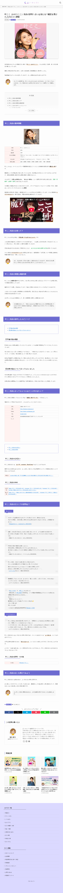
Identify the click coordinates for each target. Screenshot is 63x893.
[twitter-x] (24, 741)
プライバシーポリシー (10, 866)
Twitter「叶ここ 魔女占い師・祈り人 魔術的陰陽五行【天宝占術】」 (24, 492)
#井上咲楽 (19, 592)
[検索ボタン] (60, 2)
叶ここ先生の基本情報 (15, 98)
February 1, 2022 (30, 608)
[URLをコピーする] (54, 712)
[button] (9, 712)
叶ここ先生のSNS (13, 449)
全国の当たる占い (9, 832)
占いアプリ (8, 822)
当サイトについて (9, 853)
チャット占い (8, 816)
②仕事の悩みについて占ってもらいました (20, 330)
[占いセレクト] (31, 2)
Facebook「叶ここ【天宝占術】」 (50, 488)
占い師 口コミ (17, 704)
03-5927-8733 (23, 414)
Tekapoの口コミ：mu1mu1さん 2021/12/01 (20, 524)
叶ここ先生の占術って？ (15, 100)
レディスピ (12, 570)
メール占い (8, 819)
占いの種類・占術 (9, 825)
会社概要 (7, 856)
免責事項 (7, 869)
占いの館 (7, 835)
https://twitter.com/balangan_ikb (27, 411)
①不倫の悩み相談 (16, 107)
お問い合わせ (8, 872)
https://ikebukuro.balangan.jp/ (26, 409)
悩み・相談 (8, 828)
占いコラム (8, 841)
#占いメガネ (12, 590)
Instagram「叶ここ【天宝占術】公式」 (33, 488)
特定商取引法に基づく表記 (11, 859)
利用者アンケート (9, 875)
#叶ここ (21, 590)
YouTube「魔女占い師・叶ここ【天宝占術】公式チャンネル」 (22, 490)
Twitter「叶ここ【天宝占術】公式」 (17, 488)
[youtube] (29, 741)
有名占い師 (13, 19)
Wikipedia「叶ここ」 (24, 662)
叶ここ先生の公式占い (14, 447)
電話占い (7, 812)
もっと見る (31, 110)
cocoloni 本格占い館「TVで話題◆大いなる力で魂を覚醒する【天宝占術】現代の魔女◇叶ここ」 (31, 475)
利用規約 (7, 862)
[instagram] (27, 741)
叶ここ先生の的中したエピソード (18, 105)
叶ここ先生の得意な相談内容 (16, 103)
